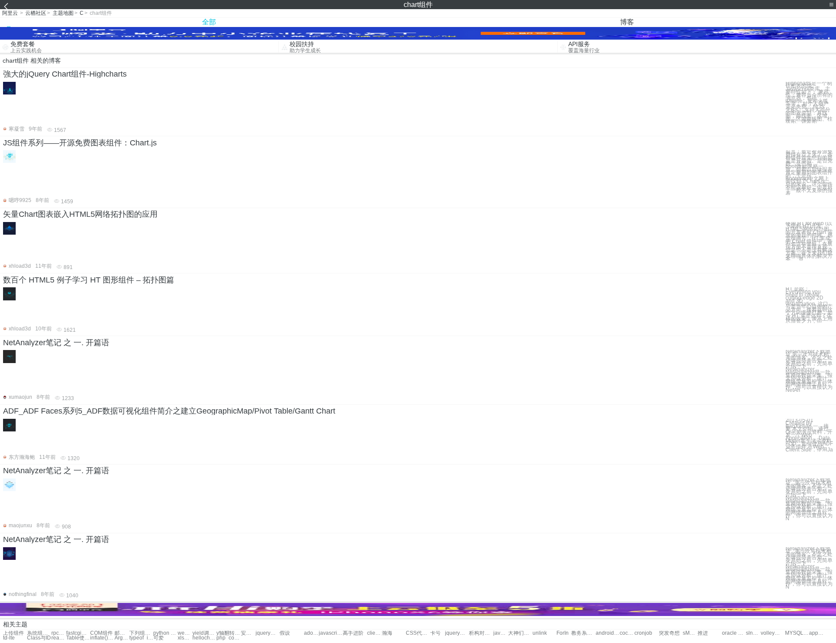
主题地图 (63, 13)
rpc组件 (58, 633)
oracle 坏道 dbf (734, 633)
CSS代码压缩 (418, 633)
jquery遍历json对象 (268, 633)
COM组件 (101, 633)
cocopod (627, 633)
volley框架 (773, 633)
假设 (285, 633)
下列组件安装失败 (141, 633)
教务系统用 (583, 633)
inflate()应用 (102, 638)
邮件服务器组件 (122, 633)
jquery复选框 (457, 633)
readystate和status (58, 638)
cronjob (643, 633)
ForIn (562, 633)
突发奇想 (669, 633)
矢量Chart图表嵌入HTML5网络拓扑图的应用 (80, 214)
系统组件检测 (39, 633)
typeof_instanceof (141, 638)
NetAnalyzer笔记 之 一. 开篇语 (56, 342)
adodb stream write (311, 633)
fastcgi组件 (78, 633)
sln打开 (753, 633)
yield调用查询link (204, 633)
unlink (540, 633)
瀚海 (387, 633)
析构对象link (481, 633)
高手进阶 (353, 633)
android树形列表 (608, 633)
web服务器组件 (185, 633)
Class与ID (39, 638)
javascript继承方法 (331, 633)
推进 (703, 633)
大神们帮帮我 (520, 633)
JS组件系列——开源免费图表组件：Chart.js (80, 142)
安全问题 (248, 633)
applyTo (816, 633)
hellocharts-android (204, 638)
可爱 (158, 638)
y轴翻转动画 (228, 633)
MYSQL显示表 (797, 633)
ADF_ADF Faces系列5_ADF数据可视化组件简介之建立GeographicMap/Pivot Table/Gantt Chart (169, 411)
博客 (627, 22)
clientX (374, 633)
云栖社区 (35, 13)
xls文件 (185, 638)
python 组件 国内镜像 (165, 633)
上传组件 (13, 633)
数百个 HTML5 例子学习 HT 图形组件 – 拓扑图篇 (88, 280)
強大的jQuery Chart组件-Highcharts (65, 74)
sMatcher (690, 633)
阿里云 (10, 13)
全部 (209, 22)
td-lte (9, 638)
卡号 (435, 633)
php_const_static (228, 638)
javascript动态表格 (500, 633)
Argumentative (122, 638)
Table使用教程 (78, 638)
